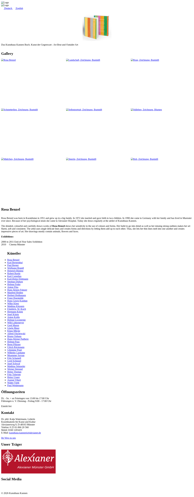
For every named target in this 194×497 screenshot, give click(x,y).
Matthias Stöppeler (16, 366)
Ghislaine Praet (14, 350)
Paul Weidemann (15, 385)
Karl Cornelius (14, 276)
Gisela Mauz (13, 328)
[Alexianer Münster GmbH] (28, 472)
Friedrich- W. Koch (16, 309)
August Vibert (14, 380)
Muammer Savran (15, 355)
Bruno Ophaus (14, 336)
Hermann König (15, 311)
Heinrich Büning (15, 270)
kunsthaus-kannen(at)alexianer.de (25, 432)
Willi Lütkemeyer (15, 322)
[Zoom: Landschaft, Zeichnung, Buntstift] (97, 82)
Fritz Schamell (14, 358)
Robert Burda (13, 273)
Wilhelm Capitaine (16, 352)
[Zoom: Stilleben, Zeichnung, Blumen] (162, 131)
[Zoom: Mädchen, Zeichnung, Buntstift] (32, 181)
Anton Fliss (12, 287)
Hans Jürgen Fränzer (17, 290)
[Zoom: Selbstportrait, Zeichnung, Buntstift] (97, 131)
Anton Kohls (13, 317)
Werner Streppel (15, 369)
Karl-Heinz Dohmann (17, 279)
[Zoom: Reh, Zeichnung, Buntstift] (162, 181)
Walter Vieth (13, 382)
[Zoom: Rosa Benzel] (32, 82)
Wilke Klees (13, 303)
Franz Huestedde (15, 298)
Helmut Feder (13, 284)
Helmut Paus (13, 341)
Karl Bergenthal (15, 262)
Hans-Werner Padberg (17, 339)
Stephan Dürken (15, 281)
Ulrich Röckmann (15, 347)
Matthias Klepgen (15, 306)
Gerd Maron (13, 325)
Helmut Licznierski (16, 320)
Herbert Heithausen (16, 295)
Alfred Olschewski (16, 333)
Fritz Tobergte (14, 374)
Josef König (13, 314)
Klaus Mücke (13, 331)
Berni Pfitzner (14, 344)
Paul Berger (13, 265)
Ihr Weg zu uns (8, 438)
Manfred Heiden (15, 292)
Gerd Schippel (14, 361)
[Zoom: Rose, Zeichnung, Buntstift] (162, 82)
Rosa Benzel (13, 260)
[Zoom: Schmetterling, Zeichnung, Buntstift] (32, 131)
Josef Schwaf (13, 363)
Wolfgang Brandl (15, 268)
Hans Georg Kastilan (17, 300)
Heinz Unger (13, 377)
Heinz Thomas (14, 371)
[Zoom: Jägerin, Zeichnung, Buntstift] (97, 181)
